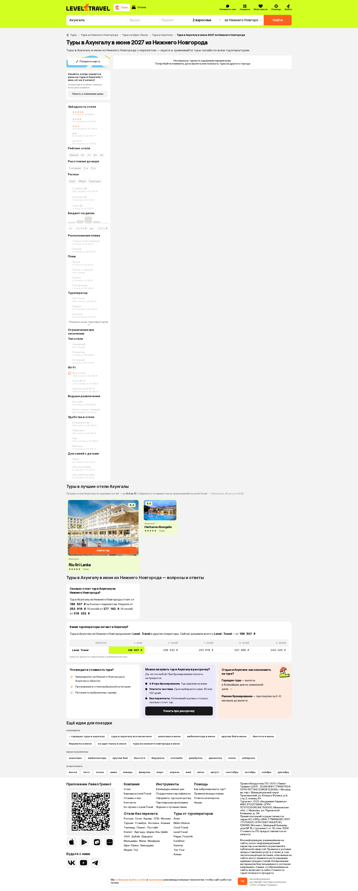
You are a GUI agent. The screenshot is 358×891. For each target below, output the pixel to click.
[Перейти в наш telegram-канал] (95, 862)
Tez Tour (179, 849)
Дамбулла (195, 758)
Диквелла (215, 758)
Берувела (157, 758)
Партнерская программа (172, 802)
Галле (232, 758)
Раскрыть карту (90, 61)
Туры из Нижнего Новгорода (99, 35)
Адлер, (148, 818)
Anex (177, 818)
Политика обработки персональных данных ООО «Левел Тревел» (263, 884)
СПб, (157, 818)
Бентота (139, 758)
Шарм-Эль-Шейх (157, 832)
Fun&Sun (179, 841)
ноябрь (266, 772)
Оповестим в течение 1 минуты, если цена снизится (85, 86)
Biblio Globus (182, 823)
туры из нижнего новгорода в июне (156, 743)
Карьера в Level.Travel (137, 793)
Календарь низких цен (170, 789)
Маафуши (154, 841)
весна (73, 772)
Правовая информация (255, 879)
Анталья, (154, 823)
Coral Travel (181, 827)
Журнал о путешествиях (171, 807)
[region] (179, 647)
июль (200, 772)
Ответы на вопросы (206, 798)
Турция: (129, 823)
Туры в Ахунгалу (162, 35)
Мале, (143, 841)
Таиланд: (130, 827)
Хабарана (248, 758)
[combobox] (97, 20)
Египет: (129, 832)
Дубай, (136, 836)
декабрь (283, 772)
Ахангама (75, 758)
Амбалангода (97, 758)
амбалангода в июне (201, 736)
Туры (73, 35)
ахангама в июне (169, 736)
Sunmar (178, 845)
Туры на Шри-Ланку (135, 35)
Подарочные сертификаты (173, 793)
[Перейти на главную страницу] (88, 7)
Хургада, (140, 832)
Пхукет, (141, 827)
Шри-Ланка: (131, 845)
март (160, 772)
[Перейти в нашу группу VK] (71, 862)
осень (100, 772)
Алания (165, 823)
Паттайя (152, 827)
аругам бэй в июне (233, 736)
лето (86, 772)
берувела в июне (80, 743)
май (188, 772)
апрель (175, 772)
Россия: (129, 818)
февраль (144, 772)
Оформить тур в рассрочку (173, 798)
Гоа (136, 850)
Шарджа (147, 836)
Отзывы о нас (132, 798)
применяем (156, 879)
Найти (278, 20)
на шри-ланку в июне (112, 743)
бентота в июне (263, 736)
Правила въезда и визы (209, 793)
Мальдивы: (131, 841)
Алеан (177, 854)
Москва (166, 818)
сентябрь (232, 772)
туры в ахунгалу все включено (131, 736)
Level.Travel (181, 832)
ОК (242, 881)
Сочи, (139, 818)
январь (128, 772)
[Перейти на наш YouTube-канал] (83, 862)
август (215, 772)
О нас (127, 789)
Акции (198, 802)
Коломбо (177, 758)
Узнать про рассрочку (178, 711)
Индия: (128, 850)
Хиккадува (147, 845)
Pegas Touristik (183, 836)
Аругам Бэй (120, 758)
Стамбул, (141, 823)
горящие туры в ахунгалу (88, 736)
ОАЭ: (127, 836)
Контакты (130, 802)
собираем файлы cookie (130, 879)
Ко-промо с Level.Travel (138, 807)
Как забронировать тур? (210, 789)
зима (113, 772)
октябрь (250, 772)
